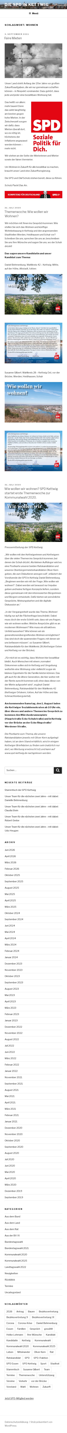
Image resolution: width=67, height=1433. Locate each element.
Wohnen (34, 1386)
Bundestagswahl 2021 (17, 1248)
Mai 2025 (10, 894)
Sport (43, 1363)
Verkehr (23, 1381)
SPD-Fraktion (41, 1358)
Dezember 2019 (13, 1191)
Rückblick (10, 1279)
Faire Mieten (13, 38)
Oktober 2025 (12, 875)
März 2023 (10, 1007)
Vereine (10, 1381)
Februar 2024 (12, 951)
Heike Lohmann (14, 1334)
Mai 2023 (10, 995)
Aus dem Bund (12, 1216)
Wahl (23, 1386)
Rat (52, 1352)
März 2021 (10, 1109)
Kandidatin (12, 1340)
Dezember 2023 (13, 963)
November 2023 (13, 970)
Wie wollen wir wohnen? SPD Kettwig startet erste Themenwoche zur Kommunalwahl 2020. (31, 493)
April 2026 (10, 856)
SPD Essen (12, 1363)
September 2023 (14, 982)
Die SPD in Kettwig (27, 4)
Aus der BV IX (12, 1235)
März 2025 (10, 906)
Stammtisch (12, 1369)
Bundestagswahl (14, 1242)
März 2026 (10, 862)
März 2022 (10, 1058)
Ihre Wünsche (34, 1334)
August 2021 (12, 1090)
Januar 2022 (11, 1071)
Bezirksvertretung (48, 1311)
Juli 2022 (9, 1045)
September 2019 (14, 1197)
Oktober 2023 (12, 976)
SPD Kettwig (29, 1363)
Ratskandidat (13, 1358)
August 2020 (12, 1153)
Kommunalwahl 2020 (16, 1254)
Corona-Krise (25, 1323)
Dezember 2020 (13, 1128)
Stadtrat (54, 1363)
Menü (35, 13)
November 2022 (13, 1033)
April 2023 (10, 1001)
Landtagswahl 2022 (15, 1267)
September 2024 (14, 919)
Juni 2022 (10, 1052)
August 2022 (12, 1039)
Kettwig (26, 1340)
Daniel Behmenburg (46, 1323)
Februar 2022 (12, 1064)
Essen (9, 1328)
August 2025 (12, 887)
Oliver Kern (40, 1352)
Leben (9, 1352)
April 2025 (10, 900)
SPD (27, 1358)
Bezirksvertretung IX (43, 1317)
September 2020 (14, 1147)
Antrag (20, 1311)
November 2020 (14, 1134)
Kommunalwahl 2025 (16, 1260)
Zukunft (47, 1386)
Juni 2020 (10, 1165)
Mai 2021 (10, 1096)
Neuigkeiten (11, 1273)
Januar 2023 (11, 1020)
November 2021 (13, 1077)
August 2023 (12, 988)
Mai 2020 (10, 1172)
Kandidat (50, 1334)
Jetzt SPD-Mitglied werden (19, 1398)
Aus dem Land (12, 1223)
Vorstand (11, 1386)
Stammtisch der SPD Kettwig (20, 790)
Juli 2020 (9, 1159)
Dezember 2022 (13, 1026)
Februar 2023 (12, 1014)
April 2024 (10, 938)
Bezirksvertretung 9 (17, 1317)
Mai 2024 (10, 932)
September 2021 (14, 1083)
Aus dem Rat (12, 1229)
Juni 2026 (10, 850)
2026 (9, 1311)
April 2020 (10, 1178)
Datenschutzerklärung (16, 1422)
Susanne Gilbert (31, 1369)
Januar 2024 (11, 957)
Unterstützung (46, 1375)
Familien (21, 1328)
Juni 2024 (10, 925)
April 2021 (10, 1102)
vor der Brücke (39, 1381)
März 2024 (10, 944)
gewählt (48, 1328)
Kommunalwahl (43, 1340)
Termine (9, 1286)
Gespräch (35, 1328)
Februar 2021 (12, 1115)
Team (47, 1369)
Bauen (31, 1311)
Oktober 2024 (12, 913)
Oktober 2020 (12, 1140)
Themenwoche (27, 1375)
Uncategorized (13, 1292)
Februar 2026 (12, 868)
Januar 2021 (11, 1121)
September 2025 (14, 881)
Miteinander (23, 1352)
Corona (10, 1323)
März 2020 (10, 1184)
